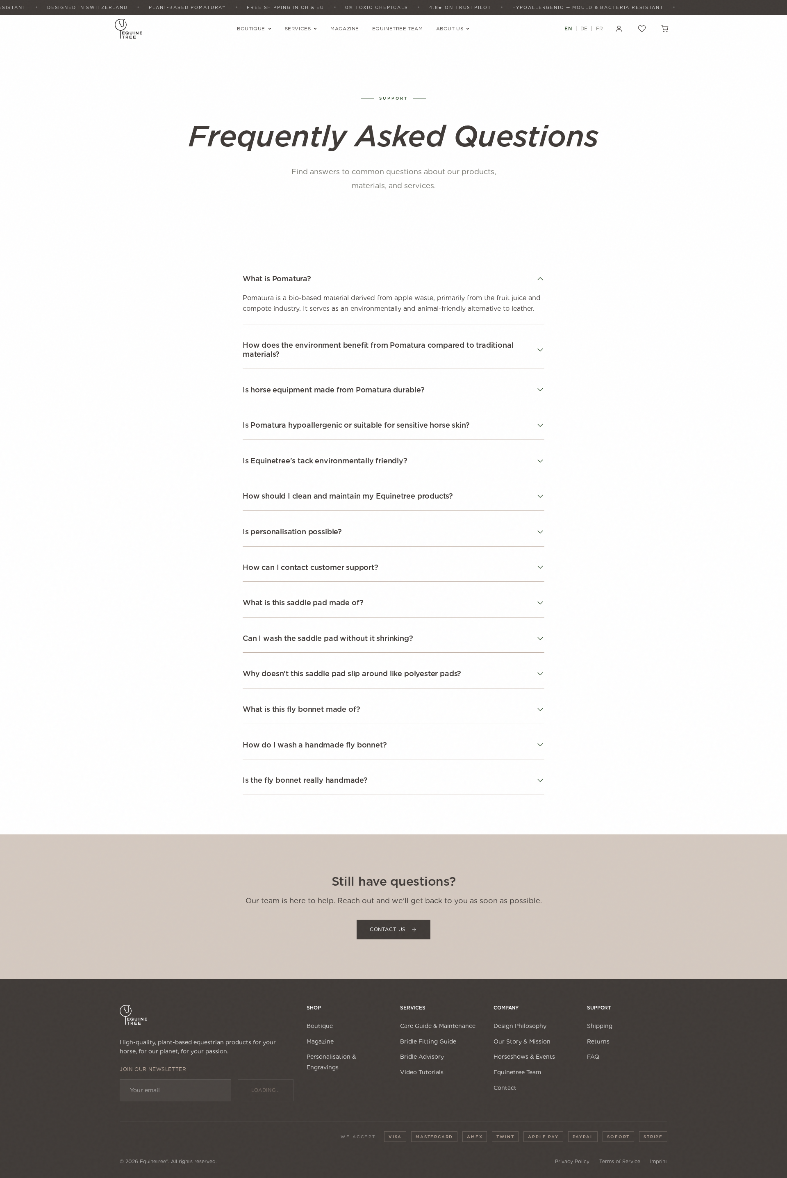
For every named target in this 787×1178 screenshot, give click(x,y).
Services (298, 29)
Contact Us (388, 929)
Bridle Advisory (422, 1056)
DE (584, 28)
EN (568, 28)
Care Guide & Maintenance (437, 1026)
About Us (450, 29)
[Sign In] (619, 28)
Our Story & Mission (522, 1041)
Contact (505, 1088)
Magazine (344, 29)
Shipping (599, 1026)
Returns (598, 1041)
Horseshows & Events (524, 1056)
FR (599, 28)
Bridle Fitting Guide (428, 1041)
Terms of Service (619, 1161)
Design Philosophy (520, 1026)
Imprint (658, 1161)
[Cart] (664, 28)
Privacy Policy (572, 1161)
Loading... (265, 1090)
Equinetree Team (397, 29)
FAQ (593, 1056)
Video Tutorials (422, 1072)
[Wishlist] (642, 28)
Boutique (251, 29)
